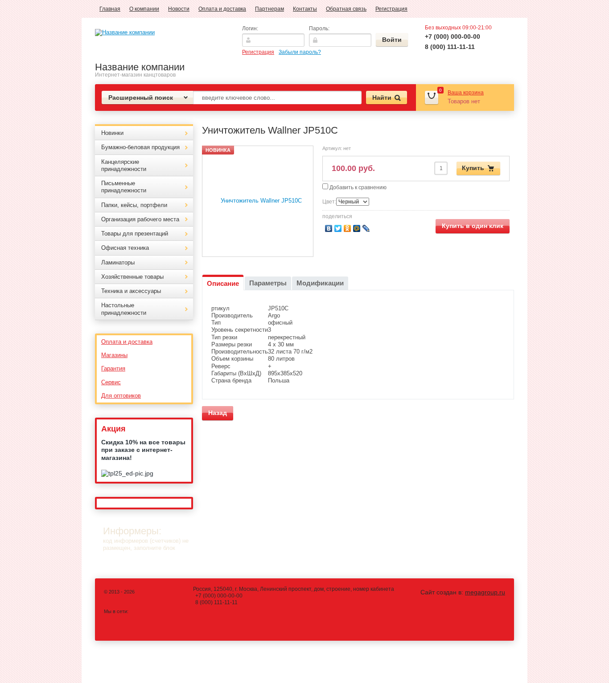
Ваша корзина (466, 92)
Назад (217, 412)
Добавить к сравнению (357, 187)
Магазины (114, 355)
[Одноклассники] (347, 228)
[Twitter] (338, 228)
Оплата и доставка (222, 9)
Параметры (268, 283)
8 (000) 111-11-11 (450, 46)
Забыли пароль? (300, 52)
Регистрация (391, 9)
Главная (109, 9)
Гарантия (113, 368)
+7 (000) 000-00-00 (452, 36)
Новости (178, 9)
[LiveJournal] (366, 228)
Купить (473, 167)
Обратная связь (346, 9)
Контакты (305, 9)
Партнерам (269, 9)
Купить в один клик (472, 225)
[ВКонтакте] (328, 228)
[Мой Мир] (357, 228)
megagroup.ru (485, 592)
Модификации (320, 283)
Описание (223, 283)
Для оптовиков (121, 395)
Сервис (111, 382)
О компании (144, 9)
